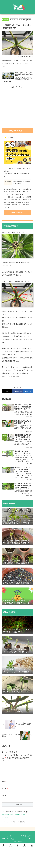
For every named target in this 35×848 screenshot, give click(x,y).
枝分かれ (23, 19)
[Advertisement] (17, 107)
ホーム (9, 836)
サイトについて (26, 836)
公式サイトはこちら (17, 213)
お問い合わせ (17, 842)
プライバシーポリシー (9, 839)
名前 (4, 781)
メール (5, 788)
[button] (31, 473)
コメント (6, 760)
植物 (29, 19)
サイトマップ (26, 839)
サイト (4, 795)
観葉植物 (6, 19)
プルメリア (15, 19)
